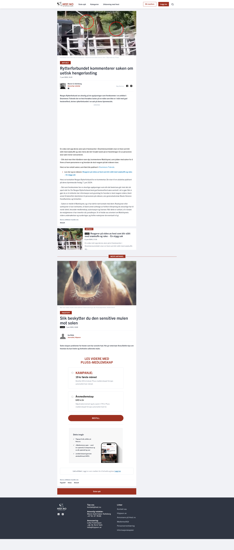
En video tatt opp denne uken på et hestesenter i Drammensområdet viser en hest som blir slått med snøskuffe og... (108, 246)
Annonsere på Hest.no (126, 517)
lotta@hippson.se (94, 527)
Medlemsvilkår (123, 521)
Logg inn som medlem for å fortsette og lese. (97, 471)
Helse (70, 483)
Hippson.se (122, 513)
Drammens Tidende (106, 167)
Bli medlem (149, 4)
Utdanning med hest (111, 4)
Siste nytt (82, 4)
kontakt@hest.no (94, 507)
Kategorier (94, 4)
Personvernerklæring (126, 526)
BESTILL (96, 418)
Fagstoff (66, 313)
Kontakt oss (122, 509)
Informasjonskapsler (125, 530)
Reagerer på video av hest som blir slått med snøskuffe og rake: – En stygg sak (108, 235)
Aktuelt (65, 63)
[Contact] (68, 88)
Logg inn (163, 4)
